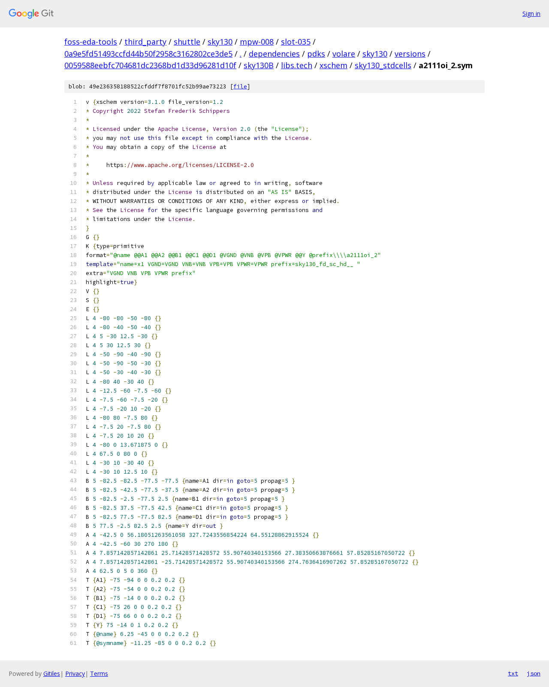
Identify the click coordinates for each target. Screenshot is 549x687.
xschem (333, 65)
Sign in (531, 13)
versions (410, 53)
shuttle (187, 41)
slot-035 (296, 41)
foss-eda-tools (90, 41)
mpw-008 (257, 41)
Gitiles (51, 673)
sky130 (220, 41)
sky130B (259, 65)
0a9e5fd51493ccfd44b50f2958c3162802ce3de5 (148, 53)
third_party (145, 41)
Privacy (75, 673)
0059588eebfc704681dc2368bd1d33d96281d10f (150, 65)
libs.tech (296, 65)
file (240, 86)
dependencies (274, 53)
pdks (316, 53)
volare (343, 53)
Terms (99, 673)
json (533, 673)
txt (513, 673)
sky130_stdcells (383, 65)
